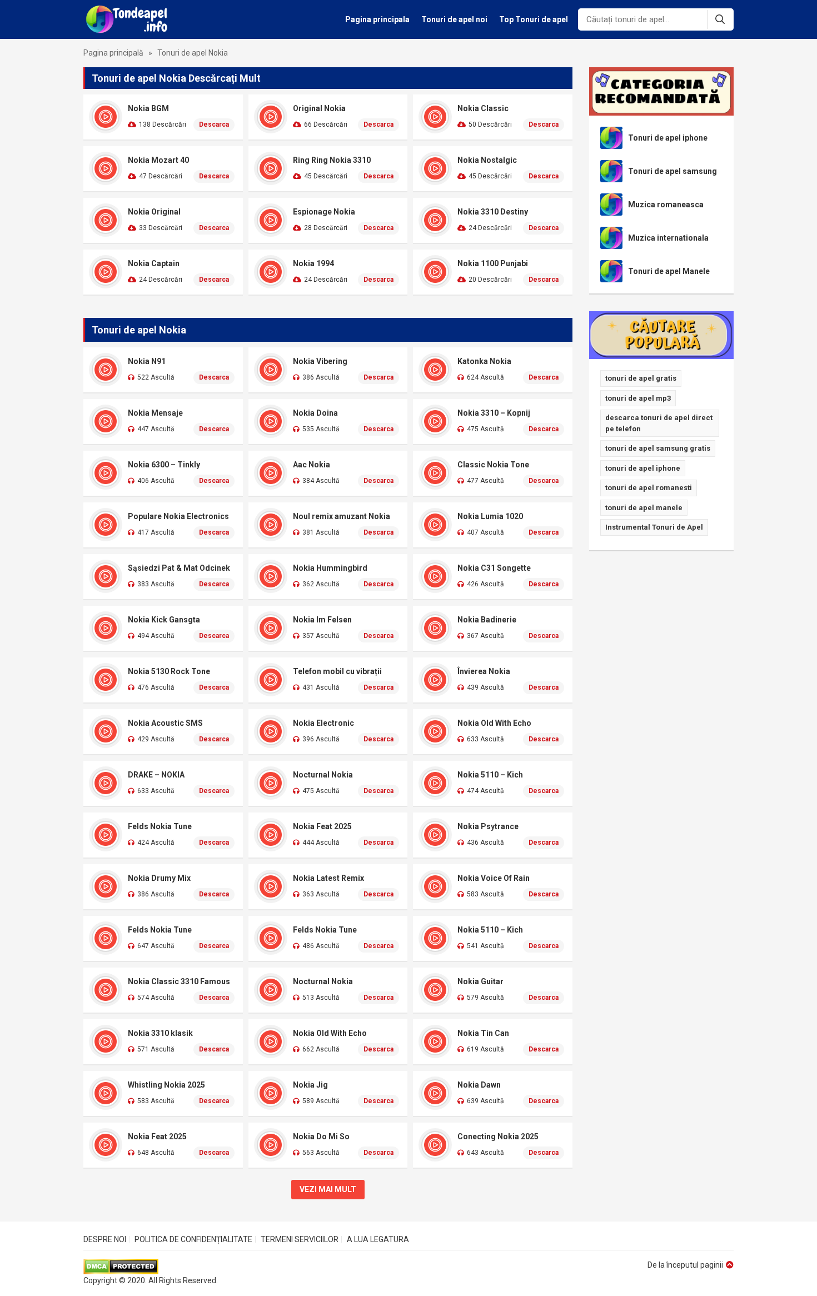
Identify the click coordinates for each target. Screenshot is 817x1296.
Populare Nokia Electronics (178, 516)
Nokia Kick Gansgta (164, 619)
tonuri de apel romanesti (648, 487)
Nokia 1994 (313, 263)
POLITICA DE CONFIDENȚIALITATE (193, 1239)
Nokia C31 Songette (494, 568)
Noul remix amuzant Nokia (341, 516)
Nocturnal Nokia (323, 774)
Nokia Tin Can (483, 1033)
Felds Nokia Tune (160, 826)
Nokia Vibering (320, 361)
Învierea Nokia (483, 671)
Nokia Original (154, 211)
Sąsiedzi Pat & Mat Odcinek (179, 568)
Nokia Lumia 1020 (490, 516)
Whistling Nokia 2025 (166, 1084)
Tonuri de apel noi (454, 19)
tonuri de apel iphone (642, 468)
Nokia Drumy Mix (159, 878)
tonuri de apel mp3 (638, 398)
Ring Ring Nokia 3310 (332, 160)
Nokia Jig (310, 1084)
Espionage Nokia (324, 211)
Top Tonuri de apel (533, 19)
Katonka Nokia (484, 361)
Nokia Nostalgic (487, 160)
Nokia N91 (147, 361)
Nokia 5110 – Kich (490, 774)
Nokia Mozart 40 (158, 160)
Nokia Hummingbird (330, 568)
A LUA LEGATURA (378, 1239)
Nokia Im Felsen (322, 619)
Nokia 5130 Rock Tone (169, 671)
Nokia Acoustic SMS (165, 723)
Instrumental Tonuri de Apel (654, 527)
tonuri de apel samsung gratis (657, 448)
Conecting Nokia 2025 (498, 1136)
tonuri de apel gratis (640, 378)
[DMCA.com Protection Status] (150, 1266)
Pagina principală (113, 52)
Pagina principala (377, 19)
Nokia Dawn (479, 1084)
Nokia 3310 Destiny (492, 211)
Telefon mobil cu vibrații (337, 671)
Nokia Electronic (323, 723)
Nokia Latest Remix (328, 878)
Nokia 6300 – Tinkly (164, 464)
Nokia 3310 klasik (160, 1033)
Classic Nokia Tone (493, 464)
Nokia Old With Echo (494, 723)
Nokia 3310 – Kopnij (493, 412)
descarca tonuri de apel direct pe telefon (659, 423)
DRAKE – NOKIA (156, 774)
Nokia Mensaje (155, 412)
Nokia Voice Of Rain (493, 878)
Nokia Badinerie (486, 619)
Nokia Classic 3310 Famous (179, 981)
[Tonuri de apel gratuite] (129, 19)
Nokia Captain (154, 263)
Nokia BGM (148, 108)
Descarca (214, 124)
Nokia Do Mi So (321, 1136)
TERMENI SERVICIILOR (299, 1239)
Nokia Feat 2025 (322, 826)
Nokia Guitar (480, 981)
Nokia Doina (315, 412)
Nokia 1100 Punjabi (492, 263)
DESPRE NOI (104, 1239)
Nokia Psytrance (488, 826)
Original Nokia (319, 108)
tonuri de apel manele (644, 508)
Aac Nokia (311, 464)
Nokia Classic (483, 108)
